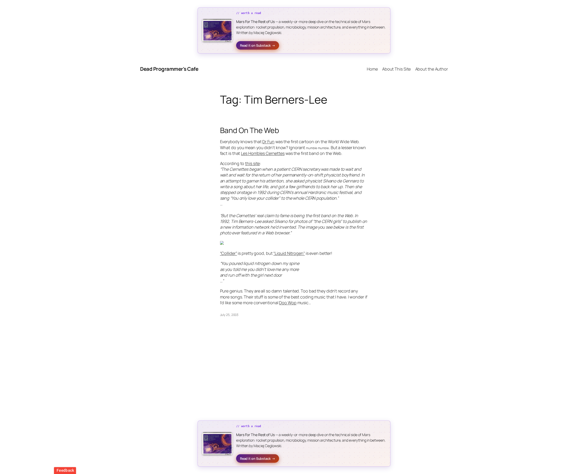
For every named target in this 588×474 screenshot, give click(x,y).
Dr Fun (268, 141)
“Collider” (228, 253)
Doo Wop (287, 302)
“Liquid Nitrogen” (289, 253)
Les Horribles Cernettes (263, 153)
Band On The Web (249, 130)
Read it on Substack (257, 45)
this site (252, 163)
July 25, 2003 (229, 314)
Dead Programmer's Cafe (169, 68)
